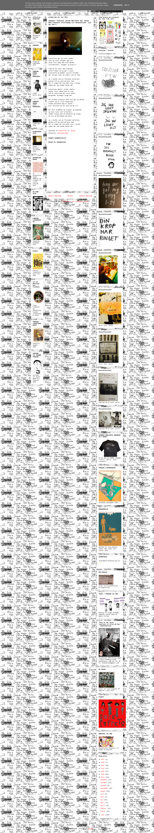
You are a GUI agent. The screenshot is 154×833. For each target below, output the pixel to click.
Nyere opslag (54, 196)
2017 (103, 759)
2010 (103, 815)
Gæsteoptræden (63, 133)
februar (103, 808)
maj (102, 800)
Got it (127, 5)
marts (102, 805)
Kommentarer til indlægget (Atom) (75, 201)
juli (102, 794)
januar (103, 811)
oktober (103, 785)
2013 (103, 771)
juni (102, 797)
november (104, 782)
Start (70, 196)
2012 (103, 774)
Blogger (91, 829)
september (104, 788)
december (104, 780)
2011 (103, 777)
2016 (103, 762)
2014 (103, 768)
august (103, 791)
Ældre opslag (85, 196)
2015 (103, 765)
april (102, 802)
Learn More (117, 5)
